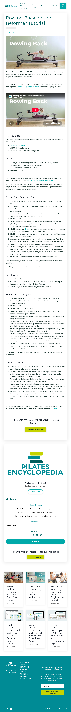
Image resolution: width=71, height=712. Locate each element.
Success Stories (35, 5)
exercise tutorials (11, 28)
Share (36, 541)
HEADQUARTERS (26, 679)
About (54, 6)
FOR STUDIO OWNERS (24, 668)
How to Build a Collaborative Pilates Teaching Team (36, 509)
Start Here (35, 492)
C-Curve (27, 229)
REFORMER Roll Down (17, 145)
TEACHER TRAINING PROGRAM (24, 674)
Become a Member (36, 429)
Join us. (54, 409)
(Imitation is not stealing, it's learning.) (40, 180)
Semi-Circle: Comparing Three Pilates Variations (35, 512)
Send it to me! (35, 557)
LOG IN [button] (63, 6)
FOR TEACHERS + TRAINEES (26, 663)
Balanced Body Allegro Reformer (28, 87)
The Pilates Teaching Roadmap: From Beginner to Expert (35, 516)
